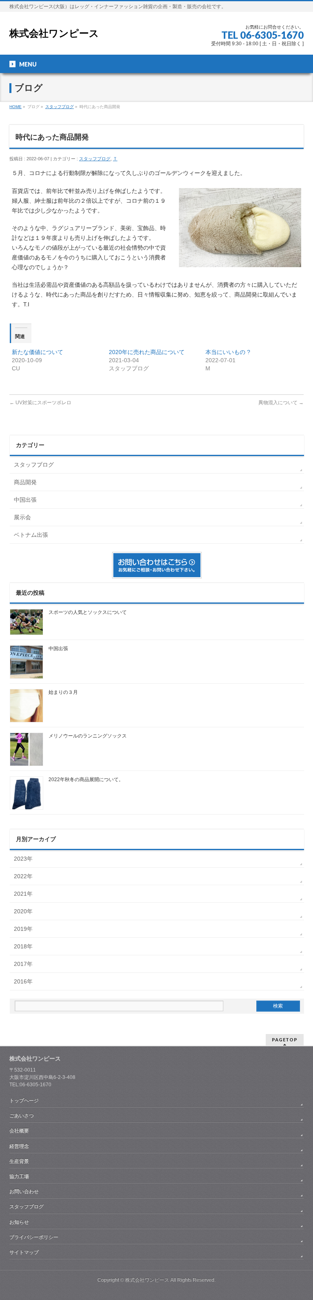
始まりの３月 (63, 692)
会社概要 (19, 1131)
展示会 (22, 517)
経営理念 (19, 1146)
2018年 (23, 946)
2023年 (23, 858)
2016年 (23, 981)
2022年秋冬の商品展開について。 (85, 779)
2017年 (23, 964)
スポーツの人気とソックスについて (87, 612)
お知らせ (19, 1222)
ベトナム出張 (31, 535)
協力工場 (19, 1176)
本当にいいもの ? (227, 352)
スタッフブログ (94, 158)
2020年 (23, 911)
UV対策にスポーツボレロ (40, 402)
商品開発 (25, 482)
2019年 (23, 929)
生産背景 (19, 1161)
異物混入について (281, 402)
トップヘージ (24, 1100)
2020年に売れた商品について (147, 352)
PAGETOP (285, 1039)
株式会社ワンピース (54, 33)
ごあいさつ (21, 1115)
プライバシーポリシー (33, 1237)
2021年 (23, 893)
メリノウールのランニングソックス (87, 736)
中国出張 (25, 499)
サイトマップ (24, 1252)
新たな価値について (37, 352)
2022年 (23, 876)
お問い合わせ (24, 1191)
